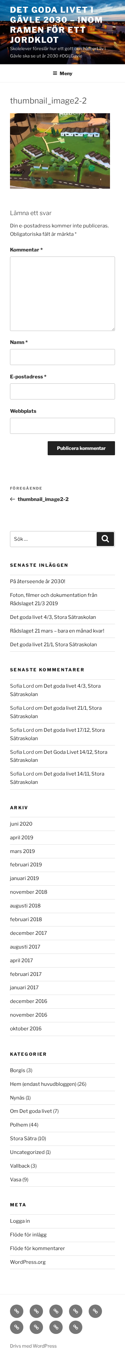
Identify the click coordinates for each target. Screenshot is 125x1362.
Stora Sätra (23, 1139)
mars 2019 (22, 851)
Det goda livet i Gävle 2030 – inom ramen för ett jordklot (56, 25)
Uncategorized (27, 1152)
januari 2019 (24, 878)
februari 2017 (26, 974)
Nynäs (17, 1098)
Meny (66, 73)
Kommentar (26, 250)
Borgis (17, 1070)
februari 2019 (26, 865)
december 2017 (28, 933)
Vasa (15, 1180)
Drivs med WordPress (33, 1346)
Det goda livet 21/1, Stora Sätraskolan (53, 645)
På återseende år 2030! (37, 581)
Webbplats (23, 411)
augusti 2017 (25, 947)
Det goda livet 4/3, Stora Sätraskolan (53, 617)
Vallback (20, 1166)
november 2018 (28, 892)
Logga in (20, 1221)
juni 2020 (21, 824)
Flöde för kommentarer (37, 1248)
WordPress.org (28, 1262)
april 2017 (21, 961)
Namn (19, 342)
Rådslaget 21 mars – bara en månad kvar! (57, 631)
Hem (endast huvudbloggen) (43, 1084)
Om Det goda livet (31, 1111)
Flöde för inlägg (28, 1235)
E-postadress (28, 377)
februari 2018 (26, 919)
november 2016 (28, 1015)
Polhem (19, 1125)
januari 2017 (24, 988)
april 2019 (21, 838)
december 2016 (28, 1001)
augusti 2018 (25, 906)
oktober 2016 (26, 1029)
